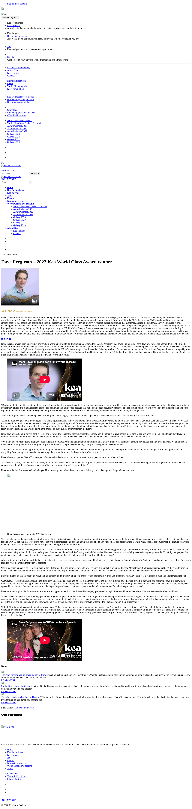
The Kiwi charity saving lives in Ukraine (20, 697)
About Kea (12, 70)
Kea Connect (13, 25)
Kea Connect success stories (20, 96)
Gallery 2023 (13, 134)
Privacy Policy (14, 779)
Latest (10, 83)
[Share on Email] (10, 338)
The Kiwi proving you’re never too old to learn (23, 675)
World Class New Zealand (19, 120)
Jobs (9, 46)
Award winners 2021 (17, 131)
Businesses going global (18, 102)
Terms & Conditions (16, 776)
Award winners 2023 (17, 126)
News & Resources (16, 763)
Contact (11, 75)
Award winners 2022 (17, 128)
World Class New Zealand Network (24, 123)
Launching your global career (21, 112)
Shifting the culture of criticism (16, 686)
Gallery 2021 (13, 139)
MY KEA (11, 170)
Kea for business (15, 190)
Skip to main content (17, 3)
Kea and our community (18, 67)
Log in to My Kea (9, 17)
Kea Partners (13, 73)
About (10, 768)
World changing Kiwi (24, 707)
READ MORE (8, 680)
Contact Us (12, 773)
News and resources (16, 80)
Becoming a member (17, 36)
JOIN (3, 170)
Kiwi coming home (16, 89)
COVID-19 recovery (17, 115)
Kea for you (13, 193)
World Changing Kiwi (17, 86)
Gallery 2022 (13, 136)
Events (10, 57)
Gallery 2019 (13, 142)
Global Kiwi (13, 110)
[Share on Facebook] (4, 338)
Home (10, 187)
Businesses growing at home (20, 99)
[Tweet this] (2, 338)
